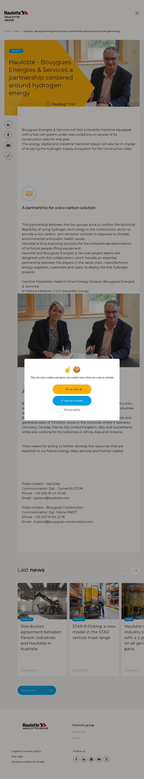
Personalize (72, 409)
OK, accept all (73, 389)
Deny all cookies (73, 400)
